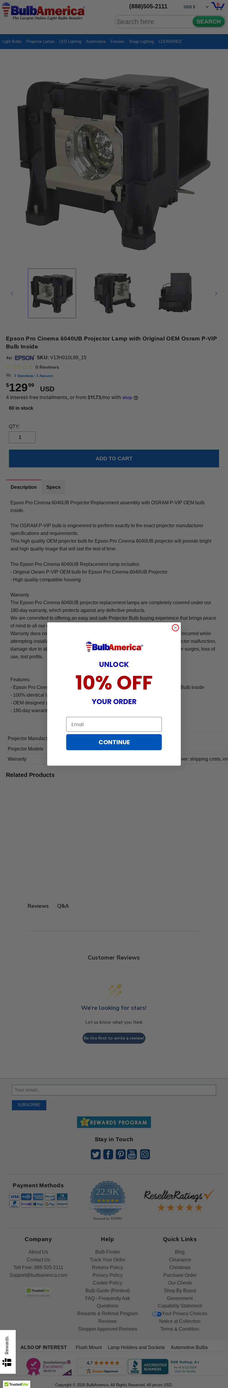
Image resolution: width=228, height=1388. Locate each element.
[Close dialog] (175, 628)
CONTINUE (114, 742)
